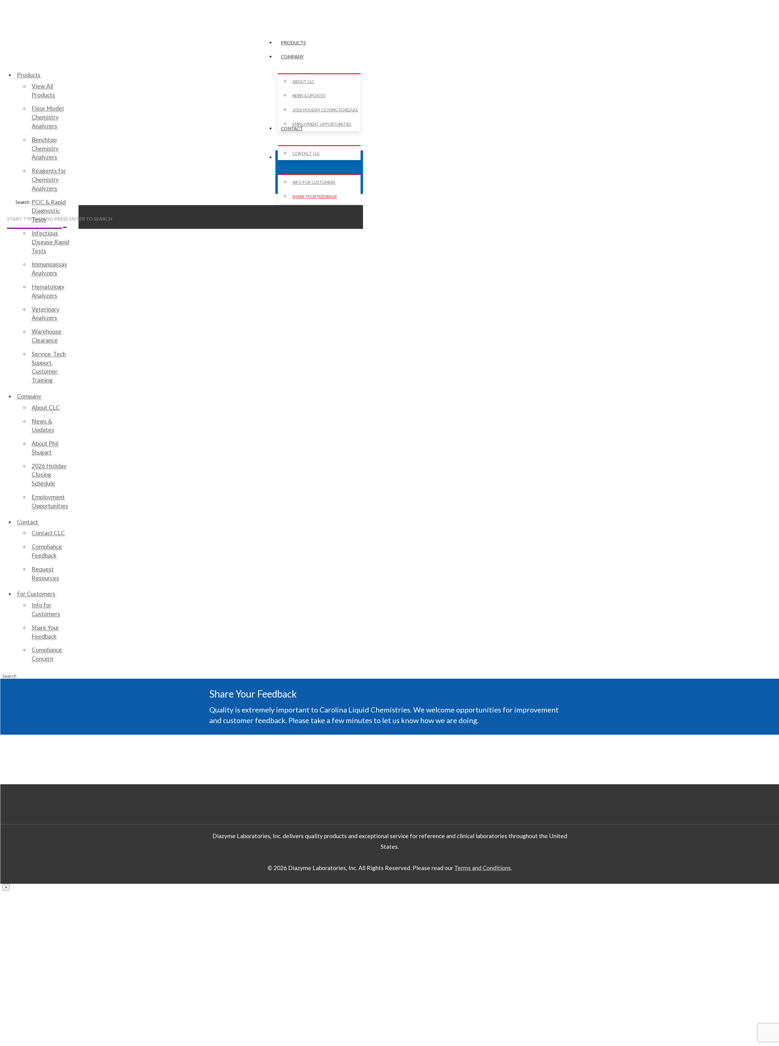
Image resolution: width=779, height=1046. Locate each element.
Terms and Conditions (482, 867)
